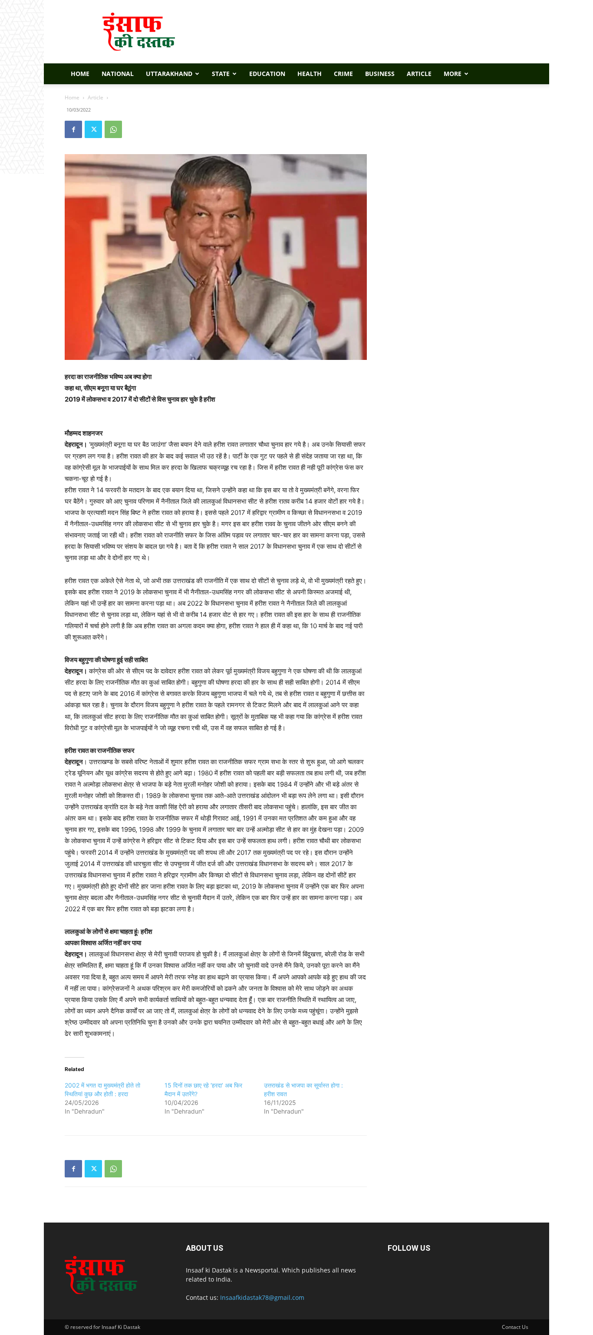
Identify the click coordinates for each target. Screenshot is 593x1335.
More (452, 73)
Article (419, 73)
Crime (343, 73)
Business (380, 73)
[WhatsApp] (113, 129)
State (221, 73)
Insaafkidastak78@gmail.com (262, 1297)
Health (309, 73)
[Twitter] (93, 129)
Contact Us (515, 1327)
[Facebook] (73, 129)
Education (267, 73)
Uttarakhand (169, 73)
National (118, 73)
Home (80, 73)
